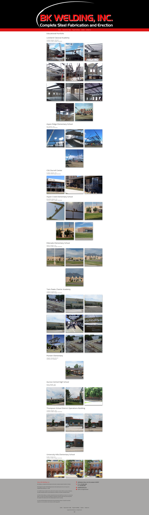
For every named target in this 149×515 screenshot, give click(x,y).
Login (74, 511)
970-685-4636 (83, 485)
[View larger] (55, 52)
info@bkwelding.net (82, 487)
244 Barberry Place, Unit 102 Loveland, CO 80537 (88, 482)
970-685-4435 (84, 484)
